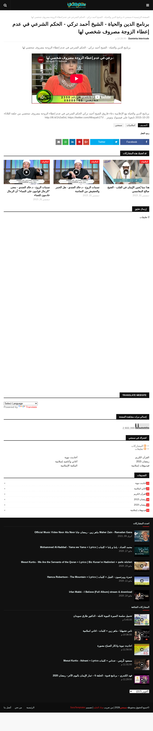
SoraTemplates (77, 707)
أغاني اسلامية (141, 488)
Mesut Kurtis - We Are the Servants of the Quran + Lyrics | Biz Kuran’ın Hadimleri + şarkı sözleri (76, 562)
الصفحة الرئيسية (141, 17)
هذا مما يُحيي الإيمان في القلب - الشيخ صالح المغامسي (128, 189)
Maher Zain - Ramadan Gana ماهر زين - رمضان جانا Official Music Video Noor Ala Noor (83, 532)
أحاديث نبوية (71, 457)
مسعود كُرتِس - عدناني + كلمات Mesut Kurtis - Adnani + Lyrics (97, 660)
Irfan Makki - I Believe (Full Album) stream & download (100, 592)
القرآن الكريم (142, 457)
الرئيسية (30, 707)
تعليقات (139, 448)
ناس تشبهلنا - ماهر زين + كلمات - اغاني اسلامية (107, 630)
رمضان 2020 (141, 504)
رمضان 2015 (142, 461)
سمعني (128, 17)
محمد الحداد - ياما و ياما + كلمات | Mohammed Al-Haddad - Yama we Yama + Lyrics (86, 547)
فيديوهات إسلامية (140, 465)
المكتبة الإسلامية (69, 465)
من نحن (18, 707)
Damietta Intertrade (138, 38)
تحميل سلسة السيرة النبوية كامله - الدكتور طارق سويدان (102, 616)
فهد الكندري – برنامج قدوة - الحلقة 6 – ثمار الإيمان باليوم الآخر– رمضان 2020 (92, 675)
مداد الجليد (98, 707)
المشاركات (137, 445)
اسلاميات (131, 125)
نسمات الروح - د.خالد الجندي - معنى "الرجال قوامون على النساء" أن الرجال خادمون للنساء (28, 191)
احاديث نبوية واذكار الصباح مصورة (114, 645)
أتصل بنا (7, 707)
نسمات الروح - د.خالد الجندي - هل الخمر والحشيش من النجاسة (77, 189)
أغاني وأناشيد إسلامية (66, 461)
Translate (31, 406)
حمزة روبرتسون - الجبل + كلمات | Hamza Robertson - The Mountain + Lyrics (89, 577)
